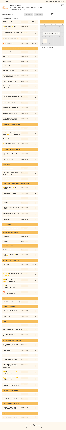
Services (52, 13)
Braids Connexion (16, 5)
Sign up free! (43, 427)
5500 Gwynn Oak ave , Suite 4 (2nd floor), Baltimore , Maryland (26, 7)
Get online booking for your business (54, 1)
